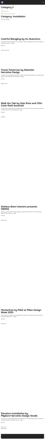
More (13, 43)
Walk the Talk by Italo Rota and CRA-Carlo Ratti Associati (22, 104)
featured (3, 45)
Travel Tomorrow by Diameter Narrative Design (17, 71)
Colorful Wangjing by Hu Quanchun (20, 38)
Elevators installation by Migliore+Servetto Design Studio (19, 414)
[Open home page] (2, 2)
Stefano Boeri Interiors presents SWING (19, 207)
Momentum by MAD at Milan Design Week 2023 (21, 311)
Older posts (3, 427)
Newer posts (4, 428)
